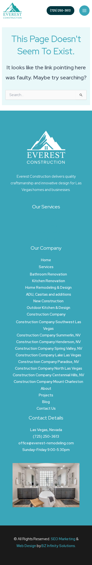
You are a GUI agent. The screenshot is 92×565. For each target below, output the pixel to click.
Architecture (46, 218)
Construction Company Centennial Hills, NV (48, 375)
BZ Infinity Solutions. (58, 545)
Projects (46, 395)
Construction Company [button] (46, 314)
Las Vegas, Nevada (46, 429)
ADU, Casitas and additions (48, 294)
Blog (46, 401)
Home (46, 260)
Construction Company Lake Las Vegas (48, 355)
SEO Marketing (63, 538)
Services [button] (46, 266)
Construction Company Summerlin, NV (48, 335)
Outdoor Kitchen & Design (48, 307)
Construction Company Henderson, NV (48, 341)
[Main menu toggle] (84, 10)
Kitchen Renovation (48, 280)
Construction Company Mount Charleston (48, 381)
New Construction (48, 301)
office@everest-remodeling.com (46, 443)
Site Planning (46, 238)
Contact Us (46, 408)
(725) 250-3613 (46, 436)
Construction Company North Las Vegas (48, 368)
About (46, 388)
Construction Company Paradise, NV (48, 361)
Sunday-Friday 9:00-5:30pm (46, 449)
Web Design (26, 545)
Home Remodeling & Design (48, 287)
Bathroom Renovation (48, 274)
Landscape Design (46, 232)
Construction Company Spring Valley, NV (48, 348)
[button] (60, 10)
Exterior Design (46, 225)
